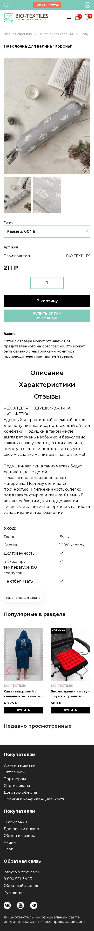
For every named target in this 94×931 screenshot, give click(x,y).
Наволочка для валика (23, 598)
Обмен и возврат (20, 835)
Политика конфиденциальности (34, 799)
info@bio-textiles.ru (21, 872)
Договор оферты (20, 792)
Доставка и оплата (21, 829)
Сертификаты (17, 785)
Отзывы (47, 396)
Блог (8, 849)
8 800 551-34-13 (18, 879)
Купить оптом (47, 5)
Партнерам (15, 779)
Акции (10, 842)
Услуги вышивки (19, 765)
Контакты (13, 892)
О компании (15, 822)
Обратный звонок (21, 885)
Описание (47, 373)
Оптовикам (14, 772)
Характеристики (47, 384)
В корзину (47, 301)
